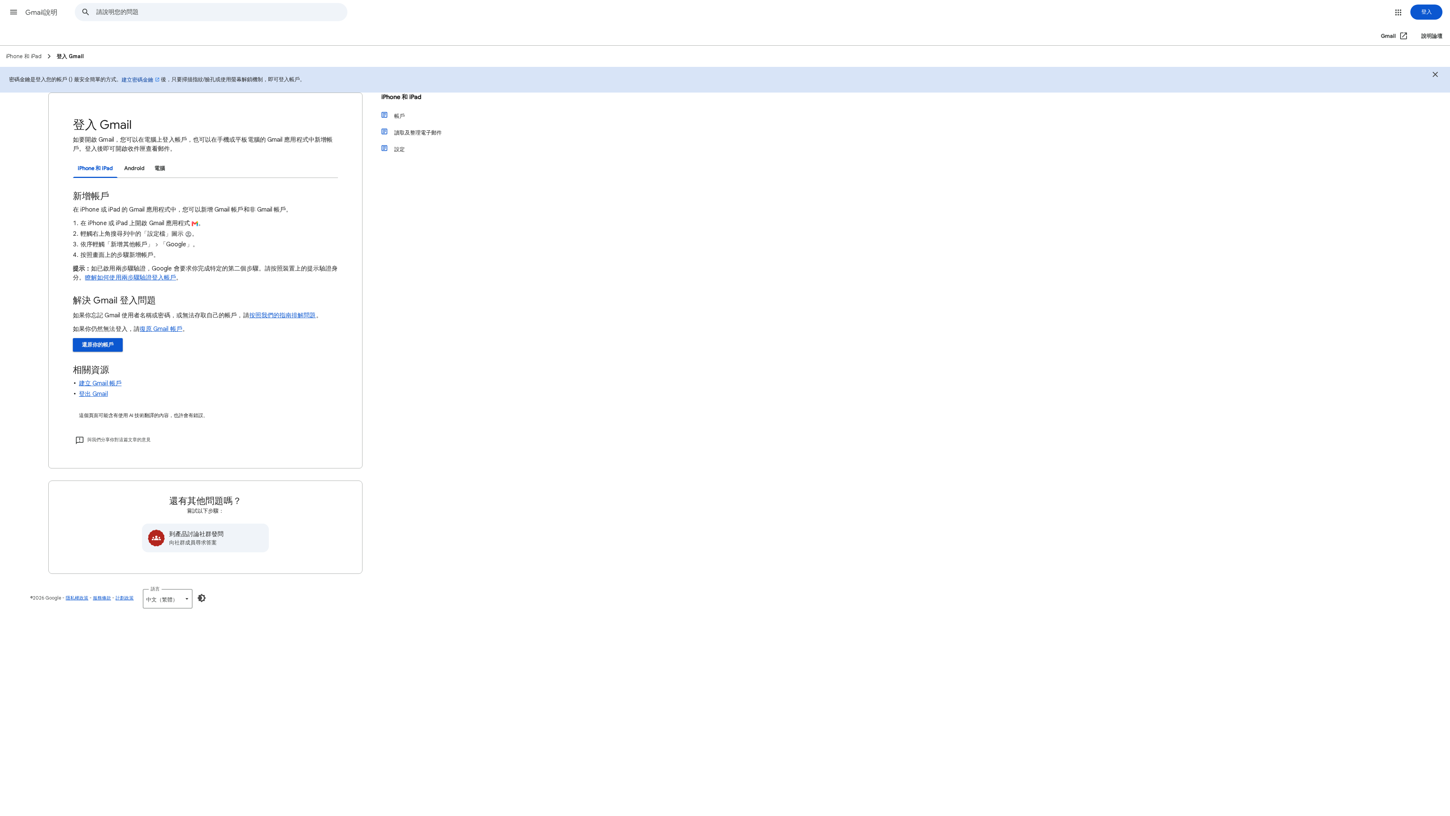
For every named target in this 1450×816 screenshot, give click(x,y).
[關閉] (1435, 75)
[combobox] (221, 12)
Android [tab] (134, 168)
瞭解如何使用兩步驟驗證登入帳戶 (130, 277)
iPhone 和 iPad (401, 97)
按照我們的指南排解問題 (282, 315)
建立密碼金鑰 (137, 79)
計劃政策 (125, 598)
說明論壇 (1431, 36)
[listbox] (168, 599)
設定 (399, 149)
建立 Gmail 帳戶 (100, 383)
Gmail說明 (41, 12)
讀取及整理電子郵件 (418, 132)
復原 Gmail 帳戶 (161, 329)
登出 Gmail (93, 394)
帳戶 (399, 116)
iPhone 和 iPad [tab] (95, 168)
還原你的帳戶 (98, 345)
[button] (14, 12)
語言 (155, 589)
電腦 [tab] (159, 168)
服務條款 (102, 598)
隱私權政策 (77, 598)
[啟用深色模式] (202, 598)
